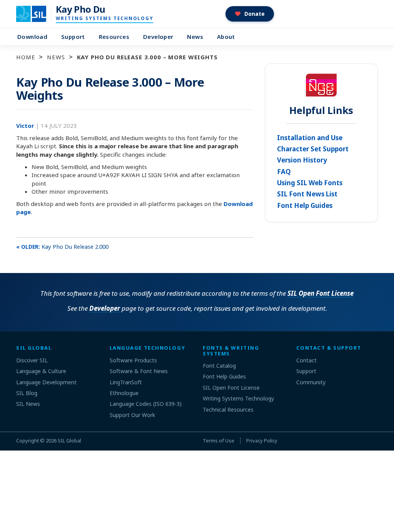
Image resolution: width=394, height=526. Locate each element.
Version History (302, 160)
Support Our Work (132, 415)
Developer (158, 36)
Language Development (46, 382)
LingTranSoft (126, 382)
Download (32, 36)
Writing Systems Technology (238, 398)
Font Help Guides (304, 205)
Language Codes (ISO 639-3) (146, 403)
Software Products (133, 360)
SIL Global (69, 440)
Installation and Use (309, 137)
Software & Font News (139, 371)
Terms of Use (218, 440)
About (226, 36)
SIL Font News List (307, 193)
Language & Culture (41, 371)
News (195, 36)
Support (73, 36)
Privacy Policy (261, 440)
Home (25, 57)
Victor (26, 125)
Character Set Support (313, 148)
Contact (306, 360)
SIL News (28, 403)
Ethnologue (124, 393)
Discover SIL (32, 360)
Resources (114, 36)
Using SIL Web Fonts (309, 182)
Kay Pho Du (80, 9)
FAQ (284, 171)
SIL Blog (26, 393)
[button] (249, 14)
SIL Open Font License (320, 293)
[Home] (36, 14)
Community (311, 382)
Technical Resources (228, 409)
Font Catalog (219, 365)
